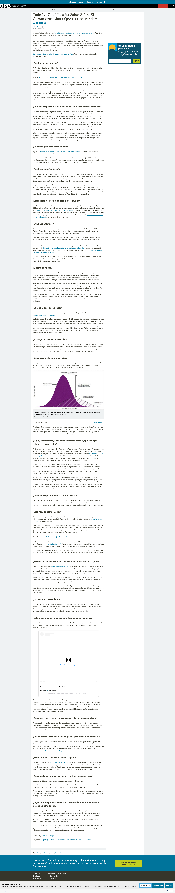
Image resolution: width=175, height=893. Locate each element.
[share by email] (34, 23)
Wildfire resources (56, 10)
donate (163, 6)
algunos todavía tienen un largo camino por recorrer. (54, 210)
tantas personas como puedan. (45, 315)
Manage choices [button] (145, 885)
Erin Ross (37, 27)
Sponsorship (54, 876)
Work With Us (37, 878)
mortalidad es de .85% (52, 544)
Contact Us (53, 878)
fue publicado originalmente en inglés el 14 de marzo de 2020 (74, 33)
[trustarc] (169, 891)
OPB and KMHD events (91, 10)
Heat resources (44, 10)
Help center (115, 10)
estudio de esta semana (57, 762)
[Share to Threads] (45, 23)
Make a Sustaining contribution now (128, 863)
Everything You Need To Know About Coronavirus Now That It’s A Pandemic (66, 840)
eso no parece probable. (59, 567)
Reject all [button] (169, 885)
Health (43, 853)
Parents (57, 853)
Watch (66, 10)
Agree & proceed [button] (158, 885)
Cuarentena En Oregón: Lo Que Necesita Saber (53, 537)
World (62, 853)
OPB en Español (104, 10)
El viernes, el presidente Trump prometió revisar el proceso (59, 152)
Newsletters (79, 10)
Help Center (36, 876)
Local (47, 853)
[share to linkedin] (42, 23)
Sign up (136, 61)
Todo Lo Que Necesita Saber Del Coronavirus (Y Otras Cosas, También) (61, 77)
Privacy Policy (5, 891)
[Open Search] (169, 6)
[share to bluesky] (39, 23)
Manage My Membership (58, 874)
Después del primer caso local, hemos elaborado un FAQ (53, 54)
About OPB (35, 10)
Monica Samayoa (49, 836)
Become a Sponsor (98, 422)
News (38, 853)
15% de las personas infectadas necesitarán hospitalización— (63, 248)
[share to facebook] (36, 23)
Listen (72, 10)
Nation (52, 853)
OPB (59, 693)
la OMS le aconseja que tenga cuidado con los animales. (62, 751)
